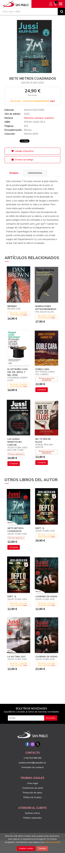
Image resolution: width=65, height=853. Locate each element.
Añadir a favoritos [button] (24, 151)
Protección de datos (32, 792)
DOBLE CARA (42, 369)
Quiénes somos (32, 813)
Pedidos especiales (32, 817)
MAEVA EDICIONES (34, 109)
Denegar (42, 848)
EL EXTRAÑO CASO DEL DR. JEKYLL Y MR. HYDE (17, 372)
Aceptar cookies (26, 848)
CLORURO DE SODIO (46, 596)
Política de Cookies (32, 797)
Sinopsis (13, 172)
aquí (52, 101)
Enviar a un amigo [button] (24, 159)
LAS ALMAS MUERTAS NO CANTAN (14, 442)
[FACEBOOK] (27, 744)
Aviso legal (32, 783)
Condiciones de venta (32, 788)
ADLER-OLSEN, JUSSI (32, 82)
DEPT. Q (39, 528)
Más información (53, 842)
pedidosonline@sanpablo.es (32, 762)
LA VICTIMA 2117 (16, 656)
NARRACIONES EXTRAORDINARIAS (45, 308)
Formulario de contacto (32, 767)
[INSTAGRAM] (32, 744)
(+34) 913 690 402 (32, 758)
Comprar (41, 389)
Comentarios (35, 172)
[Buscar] (61, 11)
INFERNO (12, 306)
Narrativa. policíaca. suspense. (39, 117)
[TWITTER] (37, 744)
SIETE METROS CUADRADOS (15, 530)
